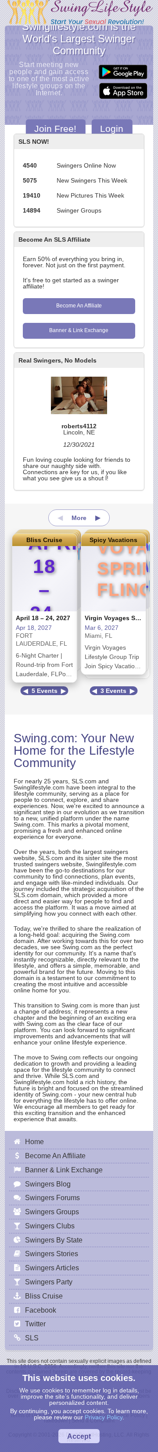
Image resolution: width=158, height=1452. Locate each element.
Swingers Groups (52, 1212)
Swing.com (44, 738)
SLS (32, 1338)
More (79, 518)
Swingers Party (48, 1282)
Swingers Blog (48, 1184)
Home (34, 1141)
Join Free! (55, 128)
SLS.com (84, 781)
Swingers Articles (52, 1268)
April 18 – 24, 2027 (43, 617)
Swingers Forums (52, 1197)
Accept (79, 1436)
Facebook (40, 1310)
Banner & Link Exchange (78, 330)
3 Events (113, 691)
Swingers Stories (51, 1253)
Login (111, 128)
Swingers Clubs (50, 1226)
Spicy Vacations (113, 539)
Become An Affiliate (79, 306)
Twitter (35, 1324)
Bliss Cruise (44, 539)
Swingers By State (54, 1240)
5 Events (44, 691)
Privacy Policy (103, 1417)
